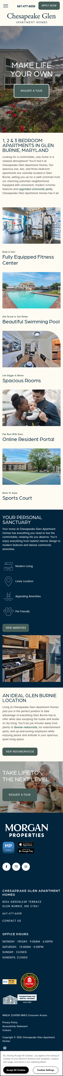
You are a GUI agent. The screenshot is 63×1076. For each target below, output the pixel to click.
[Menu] (5, 5)
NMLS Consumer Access (34, 1015)
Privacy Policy (9, 1022)
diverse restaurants (25, 727)
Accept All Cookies (15, 1069)
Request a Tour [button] (31, 90)
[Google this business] (16, 867)
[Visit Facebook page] (6, 867)
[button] (49, 6)
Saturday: (9, 947)
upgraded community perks (35, 189)
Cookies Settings (45, 1069)
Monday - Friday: (15, 941)
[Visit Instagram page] (26, 867)
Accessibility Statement (14, 1026)
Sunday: (8, 952)
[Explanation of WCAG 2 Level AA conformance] (9, 981)
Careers (6, 1030)
